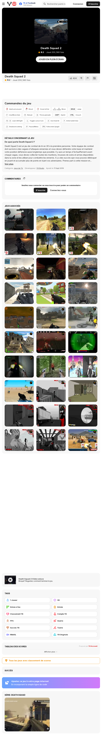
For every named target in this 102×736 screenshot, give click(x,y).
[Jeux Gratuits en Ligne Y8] (11, 4)
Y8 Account (92, 646)
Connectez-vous (58, 190)
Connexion (78, 4)
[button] (9, 164)
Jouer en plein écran (51, 59)
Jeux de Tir (18, 168)
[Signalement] (88, 78)
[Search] (44, 3)
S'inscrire (93, 4)
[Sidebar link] (3, 4)
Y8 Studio (40, 168)
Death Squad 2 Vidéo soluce (31, 579)
